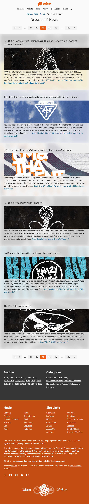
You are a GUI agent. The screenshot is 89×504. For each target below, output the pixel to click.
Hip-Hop (7, 422)
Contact (49, 432)
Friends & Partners (75, 419)
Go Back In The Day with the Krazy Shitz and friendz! (32, 253)
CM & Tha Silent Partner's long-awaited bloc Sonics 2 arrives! (38, 150)
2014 (39, 381)
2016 (28, 381)
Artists (7, 416)
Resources (71, 422)
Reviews (50, 387)
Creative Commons (54, 381)
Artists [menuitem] (30, 9)
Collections (51, 422)
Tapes (49, 426)
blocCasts (50, 413)
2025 (11, 377)
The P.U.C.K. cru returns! (17, 306)
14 (50, 28)
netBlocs (28, 429)
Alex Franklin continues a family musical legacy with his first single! (41, 97)
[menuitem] (71, 9)
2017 (22, 381)
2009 (27, 384)
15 (56, 28)
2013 (6, 384)
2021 (34, 377)
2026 (6, 377)
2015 (33, 381)
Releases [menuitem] (20, 9)
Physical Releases (11, 419)
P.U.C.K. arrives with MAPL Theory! (23, 202)
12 (37, 28)
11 (31, 28)
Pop (5, 426)
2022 (28, 377)
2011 (17, 384)
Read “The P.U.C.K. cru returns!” (54, 342)
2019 (11, 381)
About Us (50, 429)
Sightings (71, 416)
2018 (17, 381)
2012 (11, 384)
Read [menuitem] (38, 9)
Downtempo (29, 416)
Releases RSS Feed (75, 432)
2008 (33, 384)
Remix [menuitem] (65, 9)
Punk (26, 419)
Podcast (65, 384)
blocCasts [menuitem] (55, 9)
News (58, 384)
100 (68, 28)
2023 (23, 377)
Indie (26, 413)
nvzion (14, 466)
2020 (6, 381)
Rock (6, 429)
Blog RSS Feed (73, 429)
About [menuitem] (45, 9)
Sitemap (70, 426)
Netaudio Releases (72, 381)
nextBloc (70, 413)
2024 (17, 377)
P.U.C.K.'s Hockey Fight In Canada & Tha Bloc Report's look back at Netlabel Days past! (40, 42)
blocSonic (63, 377)
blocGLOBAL (51, 377)
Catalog (7, 413)
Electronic (28, 422)
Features (50, 416)
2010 (22, 384)
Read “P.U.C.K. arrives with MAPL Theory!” (50, 239)
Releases (74, 384)
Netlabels (50, 384)
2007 (40, 384)
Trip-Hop (28, 426)
